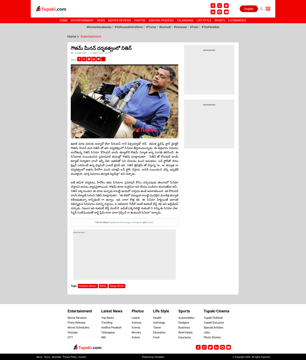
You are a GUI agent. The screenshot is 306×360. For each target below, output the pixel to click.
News (101, 20)
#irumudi (165, 27)
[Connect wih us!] (213, 12)
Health (157, 317)
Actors (136, 337)
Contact (82, 356)
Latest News (111, 311)
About (39, 356)
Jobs (207, 332)
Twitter (150, 222)
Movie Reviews (77, 317)
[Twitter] (84, 59)
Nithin (103, 286)
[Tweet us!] (226, 5)
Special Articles (213, 327)
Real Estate (185, 332)
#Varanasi (180, 27)
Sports (220, 20)
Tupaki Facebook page (120, 222)
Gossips (73, 332)
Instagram (137, 222)
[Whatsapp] (89, 59)
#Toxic (194, 27)
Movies (136, 332)
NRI (103, 337)
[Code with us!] (219, 12)
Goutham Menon (88, 286)
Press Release (77, 322)
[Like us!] (213, 5)
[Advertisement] (14, 123)
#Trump (151, 27)
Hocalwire (159, 356)
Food (156, 337)
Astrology (159, 322)
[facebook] (79, 59)
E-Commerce (237, 20)
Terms (47, 356)
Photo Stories (212, 337)
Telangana (185, 20)
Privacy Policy (70, 356)
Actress (136, 322)
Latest (136, 317)
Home (64, 20)
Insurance (184, 337)
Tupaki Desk (81, 53)
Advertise (56, 356)
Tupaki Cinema (216, 311)
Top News (107, 317)
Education (159, 332)
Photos (139, 20)
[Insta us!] (219, 5)
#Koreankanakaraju (99, 27)
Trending (106, 322)
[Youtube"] (226, 12)
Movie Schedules (78, 327)
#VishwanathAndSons (129, 27)
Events (136, 327)
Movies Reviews (119, 20)
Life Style (204, 20)
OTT (70, 337)
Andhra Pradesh (161, 20)
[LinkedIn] (93, 59)
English (248, 9)
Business (184, 327)
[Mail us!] (228, 347)
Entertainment (82, 20)
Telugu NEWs (116, 286)
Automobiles (186, 317)
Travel (157, 327)
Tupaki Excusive (214, 322)
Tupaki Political (213, 317)
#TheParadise (210, 27)
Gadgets (183, 322)
